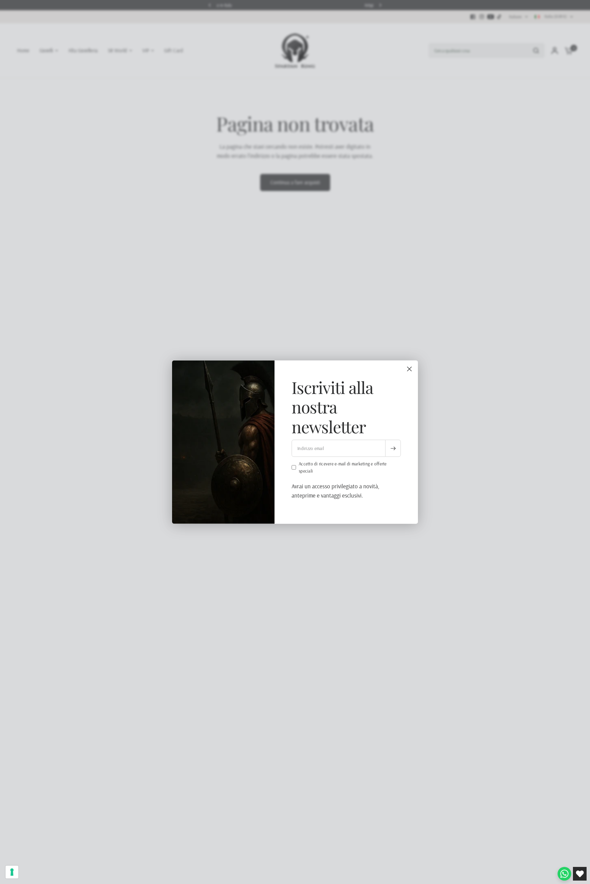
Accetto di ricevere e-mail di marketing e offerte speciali (343, 467)
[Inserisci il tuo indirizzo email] (393, 448)
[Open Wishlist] (580, 874)
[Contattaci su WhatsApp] (564, 874)
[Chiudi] (409, 369)
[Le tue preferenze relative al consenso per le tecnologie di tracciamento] (11, 872)
